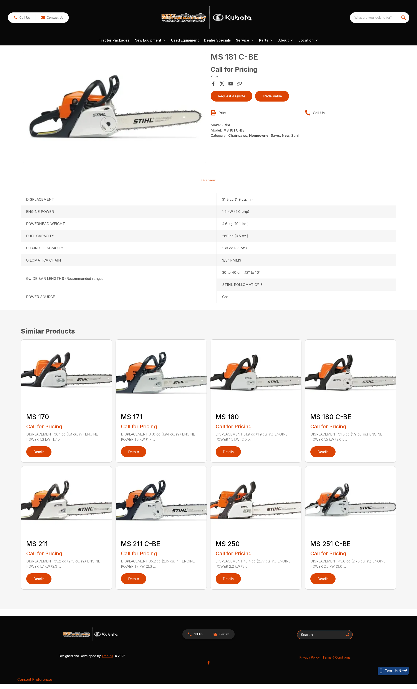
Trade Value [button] (272, 96)
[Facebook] (208, 663)
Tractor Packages (114, 40)
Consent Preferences (35, 679)
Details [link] (38, 452)
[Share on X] (222, 83)
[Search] (347, 634)
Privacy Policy (310, 657)
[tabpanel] (114, 108)
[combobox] (379, 17)
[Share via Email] (230, 83)
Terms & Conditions (336, 657)
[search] (404, 18)
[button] (21, 18)
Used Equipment (185, 40)
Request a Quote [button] (231, 96)
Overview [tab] (208, 180)
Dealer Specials (217, 40)
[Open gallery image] (114, 107)
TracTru (107, 656)
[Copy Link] (239, 83)
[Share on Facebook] (213, 83)
